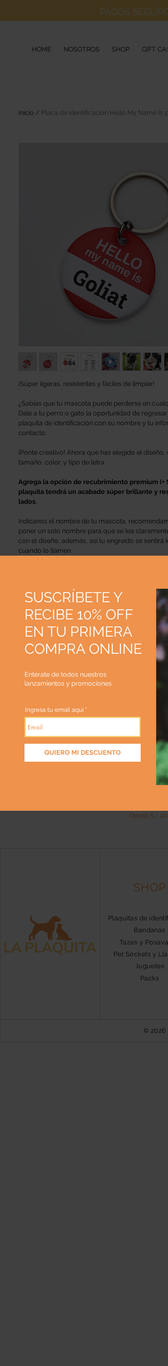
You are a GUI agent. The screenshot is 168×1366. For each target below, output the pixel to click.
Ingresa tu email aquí (54, 710)
